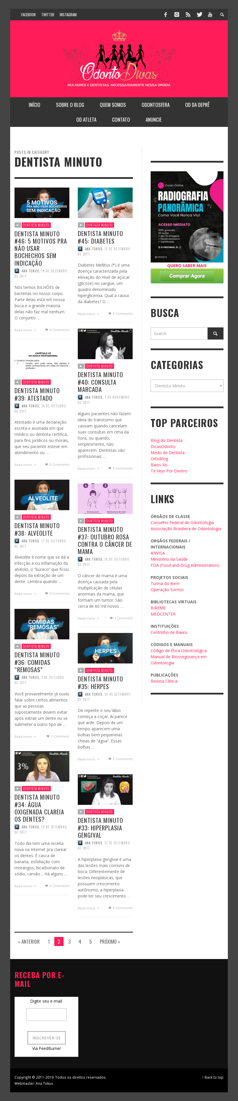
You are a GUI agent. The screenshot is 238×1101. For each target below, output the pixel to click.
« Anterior (29, 941)
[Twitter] (199, 14)
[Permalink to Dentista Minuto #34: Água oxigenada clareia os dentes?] (42, 766)
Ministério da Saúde (169, 559)
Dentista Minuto (36, 225)
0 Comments (59, 330)
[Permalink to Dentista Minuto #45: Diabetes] (105, 202)
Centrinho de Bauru (169, 632)
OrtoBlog (159, 458)
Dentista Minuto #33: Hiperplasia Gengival (100, 827)
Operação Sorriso (167, 589)
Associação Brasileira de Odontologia (186, 528)
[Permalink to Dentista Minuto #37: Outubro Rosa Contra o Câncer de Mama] (105, 498)
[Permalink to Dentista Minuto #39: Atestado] (42, 359)
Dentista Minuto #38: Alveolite (37, 529)
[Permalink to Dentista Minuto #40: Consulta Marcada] (105, 343)
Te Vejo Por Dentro (169, 471)
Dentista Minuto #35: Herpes (100, 682)
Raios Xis (159, 464)
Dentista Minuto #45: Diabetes (100, 237)
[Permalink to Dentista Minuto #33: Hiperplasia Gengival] (105, 789)
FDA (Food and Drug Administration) (185, 565)
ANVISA (158, 553)
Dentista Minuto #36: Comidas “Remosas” (37, 662)
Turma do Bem (165, 583)
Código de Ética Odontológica (179, 650)
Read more (24, 330)
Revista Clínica (164, 681)
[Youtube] (210, 14)
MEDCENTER (163, 614)
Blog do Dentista (167, 440)
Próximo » (110, 941)
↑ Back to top (212, 1077)
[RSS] (188, 14)
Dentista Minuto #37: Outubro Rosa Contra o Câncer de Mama (105, 540)
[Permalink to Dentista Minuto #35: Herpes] (105, 647)
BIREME (158, 608)
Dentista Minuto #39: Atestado (37, 394)
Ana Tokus (30, 271)
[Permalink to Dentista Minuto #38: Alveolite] (42, 494)
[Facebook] (165, 14)
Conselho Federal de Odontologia (182, 522)
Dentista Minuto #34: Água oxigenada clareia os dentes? (39, 807)
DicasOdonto (163, 446)
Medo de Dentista (168, 452)
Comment (123, 618)
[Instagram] (176, 14)
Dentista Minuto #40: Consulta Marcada (100, 381)
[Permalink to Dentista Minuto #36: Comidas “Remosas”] (42, 623)
